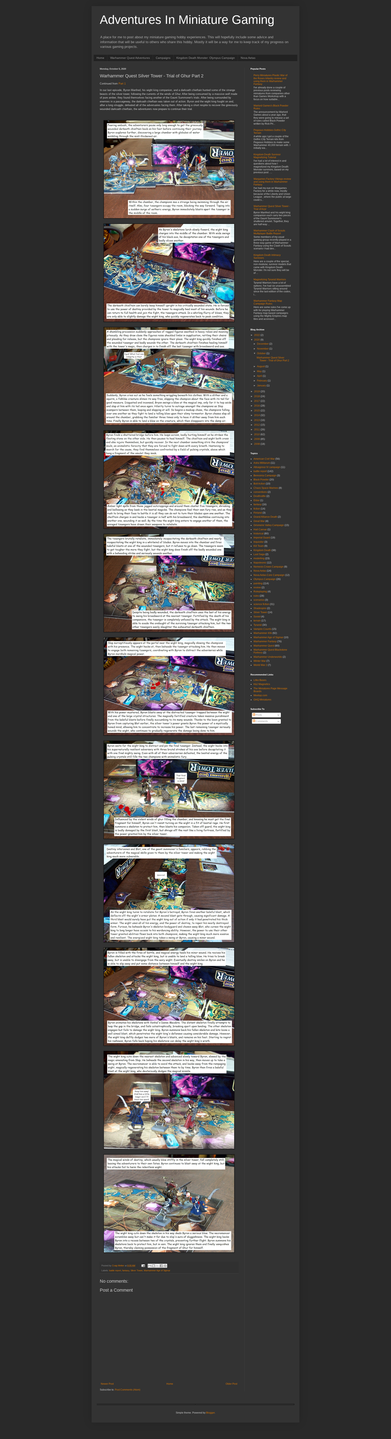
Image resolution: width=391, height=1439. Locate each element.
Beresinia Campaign (265, 475)
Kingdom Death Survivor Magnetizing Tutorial (267, 156)
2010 (257, 434)
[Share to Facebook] (161, 1266)
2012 (257, 424)
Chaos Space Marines (266, 488)
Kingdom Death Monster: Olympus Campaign (205, 57)
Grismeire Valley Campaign (269, 525)
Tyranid (258, 625)
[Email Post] (143, 1265)
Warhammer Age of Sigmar (157, 1270)
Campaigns (163, 57)
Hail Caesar (260, 529)
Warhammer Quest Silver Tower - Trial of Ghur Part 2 (273, 359)
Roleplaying (260, 591)
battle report (115, 1270)
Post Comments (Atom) (127, 1389)
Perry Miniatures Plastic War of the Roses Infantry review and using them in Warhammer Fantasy (270, 79)
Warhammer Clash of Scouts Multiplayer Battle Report (269, 232)
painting (258, 583)
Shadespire (260, 608)
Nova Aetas (248, 57)
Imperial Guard (262, 537)
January (262, 385)
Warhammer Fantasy (265, 641)
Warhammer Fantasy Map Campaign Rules (268, 302)
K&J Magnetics (262, 684)
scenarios (259, 599)
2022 (257, 335)
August (261, 366)
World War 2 (260, 665)
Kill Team (259, 546)
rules (256, 595)
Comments (261, 721)
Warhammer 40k (263, 633)
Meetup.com (260, 695)
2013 (257, 420)
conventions (260, 492)
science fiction (261, 604)
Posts (258, 714)
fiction (257, 508)
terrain (257, 620)
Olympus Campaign (265, 579)
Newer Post (107, 1383)
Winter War (260, 661)
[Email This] (150, 1266)
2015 (257, 410)
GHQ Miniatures (262, 699)
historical (259, 533)
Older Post (231, 1383)
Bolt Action (259, 483)
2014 (257, 415)
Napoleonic (260, 562)
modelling (259, 558)
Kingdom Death (262, 550)
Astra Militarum (262, 462)
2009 (257, 439)
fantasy (125, 1270)
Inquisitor (259, 541)
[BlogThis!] (154, 1266)
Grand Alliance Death (265, 516)
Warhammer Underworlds (268, 656)
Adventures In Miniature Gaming (187, 19)
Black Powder (261, 479)
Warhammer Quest (264, 645)
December (263, 343)
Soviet (257, 616)
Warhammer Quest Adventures (130, 57)
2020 (257, 339)
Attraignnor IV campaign (267, 467)
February (262, 380)
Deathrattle (260, 496)
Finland (258, 512)
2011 (257, 429)
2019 (257, 391)
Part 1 (122, 83)
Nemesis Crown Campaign (268, 566)
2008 (257, 444)
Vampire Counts (262, 629)
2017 (257, 401)
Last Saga (259, 554)
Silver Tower (137, 1270)
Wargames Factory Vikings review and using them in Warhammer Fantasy (272, 182)
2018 (257, 396)
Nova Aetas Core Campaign (269, 575)
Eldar (256, 500)
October (261, 353)
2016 (257, 405)
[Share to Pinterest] (165, 1266)
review (257, 587)
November (263, 348)
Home (100, 57)
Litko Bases (260, 680)
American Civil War (264, 458)
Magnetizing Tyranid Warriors (270, 279)
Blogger (210, 1412)
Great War (259, 521)
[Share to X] (157, 1266)
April (260, 376)
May (259, 371)
